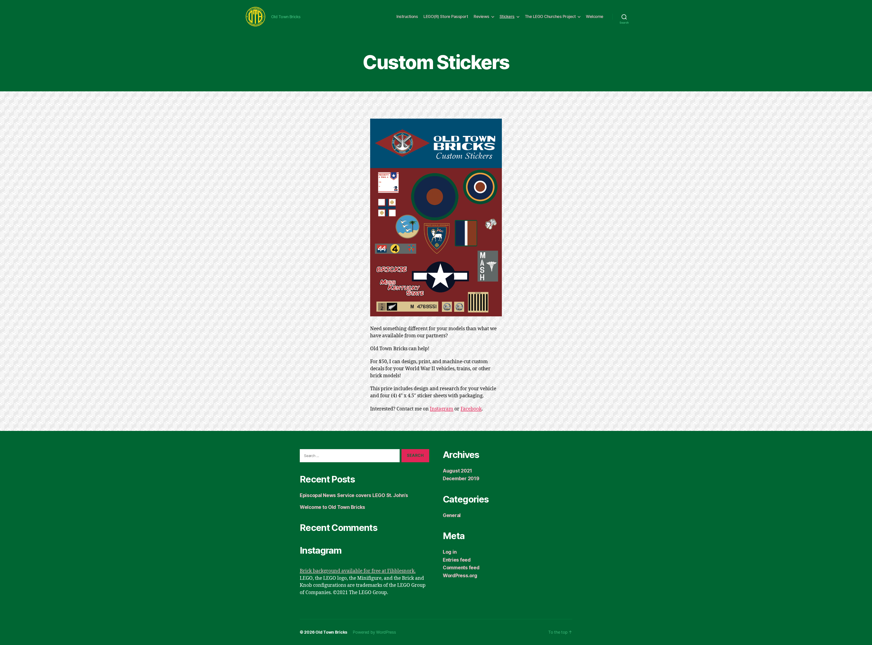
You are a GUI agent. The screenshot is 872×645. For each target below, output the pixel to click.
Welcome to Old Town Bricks (332, 507)
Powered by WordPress (374, 632)
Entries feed (457, 560)
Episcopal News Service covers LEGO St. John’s (354, 495)
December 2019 (461, 478)
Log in (449, 552)
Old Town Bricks (331, 632)
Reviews (481, 16)
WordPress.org (460, 575)
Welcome (594, 16)
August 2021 (457, 471)
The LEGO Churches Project (550, 16)
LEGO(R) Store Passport (446, 16)
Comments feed (461, 567)
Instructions (407, 16)
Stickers (507, 16)
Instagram (441, 409)
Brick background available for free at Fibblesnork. (358, 571)
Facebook (471, 409)
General (452, 515)
